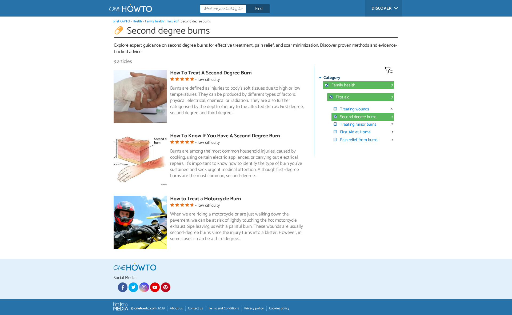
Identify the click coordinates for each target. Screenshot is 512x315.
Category (331, 77)
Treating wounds (354, 109)
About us (176, 308)
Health (137, 21)
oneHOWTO (121, 21)
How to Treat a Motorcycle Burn (205, 199)
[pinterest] (165, 287)
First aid (172, 21)
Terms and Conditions (223, 308)
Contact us (195, 308)
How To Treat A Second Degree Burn (211, 73)
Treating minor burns (358, 124)
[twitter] (133, 287)
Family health (154, 21)
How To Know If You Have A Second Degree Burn (225, 136)
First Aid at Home (355, 132)
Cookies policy (279, 308)
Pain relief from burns (359, 139)
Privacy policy (254, 308)
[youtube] (155, 287)
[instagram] (144, 287)
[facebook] (122, 287)
